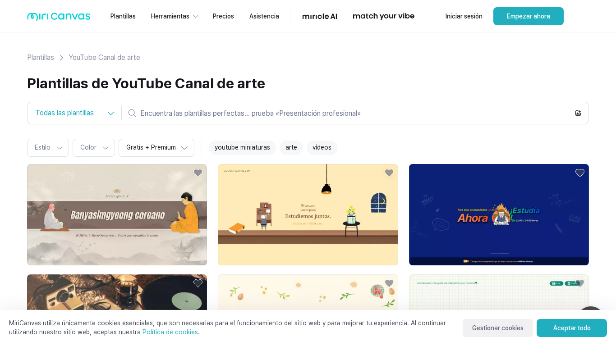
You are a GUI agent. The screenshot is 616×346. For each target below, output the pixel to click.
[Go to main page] (59, 19)
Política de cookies (170, 332)
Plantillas (40, 57)
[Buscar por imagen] (578, 113)
